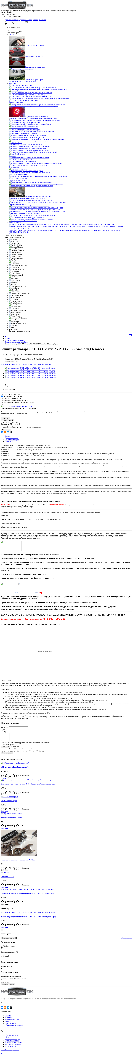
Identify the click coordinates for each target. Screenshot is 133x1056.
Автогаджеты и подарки (17, 180)
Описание (8, 436)
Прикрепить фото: (7, 744)
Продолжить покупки (8, 938)
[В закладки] (9, 778)
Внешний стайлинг (16, 102)
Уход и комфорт (14, 167)
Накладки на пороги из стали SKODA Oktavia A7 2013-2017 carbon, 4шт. (28, 894)
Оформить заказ (126, 938)
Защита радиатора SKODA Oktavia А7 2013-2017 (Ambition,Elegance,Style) (28, 917)
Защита (11, 34)
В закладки (6, 430)
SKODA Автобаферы (9, 801)
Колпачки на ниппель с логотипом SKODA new (18, 860)
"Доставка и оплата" (30, 538)
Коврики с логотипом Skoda (11, 818)
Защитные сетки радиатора (14, 340)
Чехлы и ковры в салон (17, 204)
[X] (11, 432)
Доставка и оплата (11, 20)
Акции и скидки (15, 223)
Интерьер (12, 156)
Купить (3, 778)
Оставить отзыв (7, 753)
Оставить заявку (8, 984)
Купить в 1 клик (7, 420)
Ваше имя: (4, 727)
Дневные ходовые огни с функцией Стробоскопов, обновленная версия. (28, 784)
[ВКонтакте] (2, 432)
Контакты (42, 20)
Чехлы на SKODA (7, 877)
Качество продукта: (8, 751)
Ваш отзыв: (5, 741)
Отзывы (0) (9, 441)
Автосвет (12, 83)
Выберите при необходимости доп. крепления (17, 402)
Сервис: (4, 749)
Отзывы (35, 20)
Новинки (12, 234)
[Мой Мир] (8, 432)
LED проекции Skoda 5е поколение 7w (15, 767)
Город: (3, 730)
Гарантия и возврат (25, 20)
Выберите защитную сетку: (10, 394)
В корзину (5, 418)
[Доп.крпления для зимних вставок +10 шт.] (17, 406)
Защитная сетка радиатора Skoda (16, 342)
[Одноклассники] (5, 432)
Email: (3, 732)
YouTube (10, 1050)
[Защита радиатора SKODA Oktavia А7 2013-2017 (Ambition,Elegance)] (26, 364)
